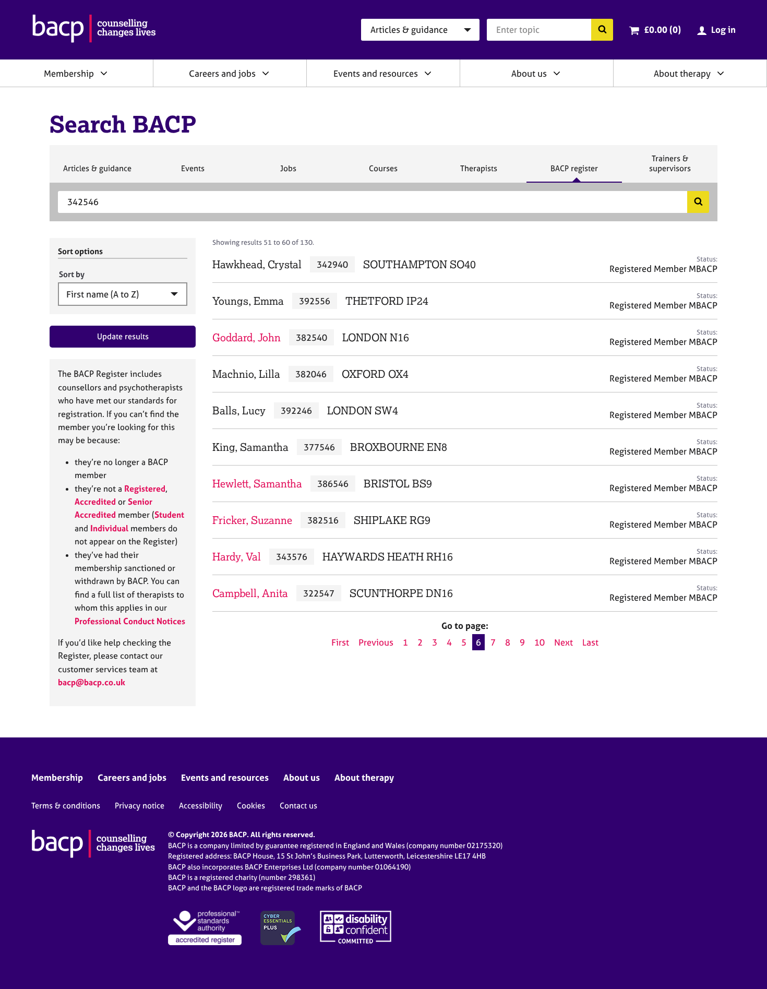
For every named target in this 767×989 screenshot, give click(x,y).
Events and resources (375, 73)
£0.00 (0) (662, 29)
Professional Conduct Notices (130, 621)
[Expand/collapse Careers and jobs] (265, 73)
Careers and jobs (222, 73)
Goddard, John (246, 337)
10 (539, 642)
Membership (69, 73)
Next (563, 642)
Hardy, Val (236, 556)
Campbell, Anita (250, 593)
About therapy (682, 73)
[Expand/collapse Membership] (104, 73)
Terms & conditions (65, 806)
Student (169, 514)
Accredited (95, 501)
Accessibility (200, 806)
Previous (375, 642)
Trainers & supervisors (670, 168)
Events (193, 173)
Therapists (478, 173)
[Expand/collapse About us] (556, 73)
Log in (723, 29)
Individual (109, 528)
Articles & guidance (97, 173)
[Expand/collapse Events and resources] (428, 73)
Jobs (288, 173)
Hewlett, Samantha (257, 483)
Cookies (251, 806)
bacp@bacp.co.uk (91, 682)
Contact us (298, 806)
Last (590, 642)
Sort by (72, 274)
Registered (144, 488)
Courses (383, 173)
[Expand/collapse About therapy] (720, 73)
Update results (123, 336)
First (340, 642)
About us (529, 73)
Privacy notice (139, 806)
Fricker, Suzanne (252, 520)
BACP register (574, 173)
